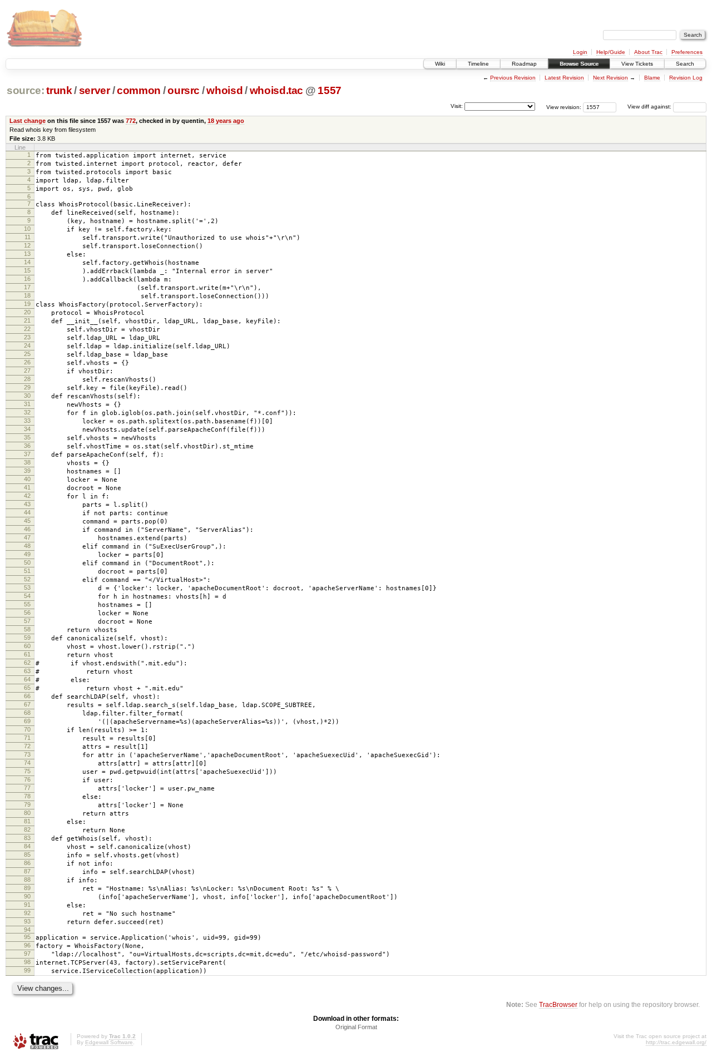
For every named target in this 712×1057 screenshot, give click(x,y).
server (94, 90)
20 (27, 312)
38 (27, 462)
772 (131, 120)
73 (27, 754)
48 (27, 545)
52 (27, 579)
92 (27, 913)
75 (27, 771)
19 (27, 303)
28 (27, 379)
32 (27, 412)
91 (27, 904)
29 (27, 387)
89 (27, 888)
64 (27, 679)
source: (25, 90)
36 (27, 445)
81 (27, 821)
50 (27, 562)
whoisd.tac (277, 90)
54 (27, 595)
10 (27, 228)
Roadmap (524, 64)
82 (27, 829)
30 (27, 395)
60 (27, 646)
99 (27, 970)
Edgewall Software (109, 1042)
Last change (27, 120)
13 (27, 253)
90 (27, 896)
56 (27, 612)
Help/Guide (610, 52)
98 (27, 962)
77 (27, 787)
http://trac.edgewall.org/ (676, 1042)
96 (27, 945)
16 (27, 278)
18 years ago (225, 120)
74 (27, 762)
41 (27, 487)
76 (27, 779)
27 (27, 370)
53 (27, 587)
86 (27, 863)
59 (27, 637)
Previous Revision (513, 78)
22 (27, 328)
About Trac (648, 52)
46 (27, 529)
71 (27, 737)
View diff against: (650, 106)
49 (27, 554)
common (139, 90)
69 (27, 721)
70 (27, 729)
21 (27, 320)
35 (27, 437)
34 (27, 429)
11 (27, 237)
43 (27, 504)
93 (27, 921)
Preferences (687, 52)
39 (27, 470)
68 (27, 712)
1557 (330, 90)
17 (27, 287)
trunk (59, 90)
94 (27, 929)
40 (27, 479)
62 (27, 662)
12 (27, 245)
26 (27, 362)
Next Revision (610, 78)
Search (685, 64)
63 (27, 671)
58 (27, 629)
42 (27, 495)
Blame (652, 78)
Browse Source (579, 64)
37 (27, 454)
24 (27, 345)
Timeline (478, 64)
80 (27, 812)
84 (27, 846)
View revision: (563, 106)
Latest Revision (564, 78)
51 (27, 570)
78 (27, 796)
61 (27, 654)
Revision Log (686, 78)
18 (27, 295)
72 (27, 746)
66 (27, 696)
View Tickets (637, 64)
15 (27, 270)
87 (27, 871)
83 (27, 837)
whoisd (224, 90)
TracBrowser (558, 1004)
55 (27, 604)
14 (27, 262)
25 (27, 353)
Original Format (356, 1027)
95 (27, 936)
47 (27, 537)
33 (27, 420)
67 (27, 704)
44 (27, 512)
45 (27, 520)
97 (27, 953)
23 (27, 337)
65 (27, 687)
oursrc (183, 90)
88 (27, 879)
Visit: (457, 106)
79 (27, 804)
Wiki (440, 64)
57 (27, 621)
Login (580, 52)
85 (27, 854)
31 (27, 404)
